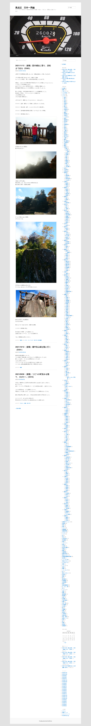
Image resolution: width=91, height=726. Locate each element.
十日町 (66, 192)
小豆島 (66, 434)
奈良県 (65, 428)
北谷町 (66, 318)
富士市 (66, 499)
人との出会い (65, 92)
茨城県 (65, 515)
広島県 (65, 398)
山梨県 (65, 201)
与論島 (66, 279)
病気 (63, 544)
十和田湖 (66, 142)
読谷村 (66, 320)
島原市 (66, 353)
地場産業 (64, 529)
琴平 (66, 437)
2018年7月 (64, 702)
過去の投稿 (18, 408)
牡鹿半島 (66, 124)
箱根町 (66, 505)
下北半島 (66, 169)
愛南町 (66, 452)
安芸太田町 (67, 404)
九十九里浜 (67, 514)
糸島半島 (67, 372)
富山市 (66, 220)
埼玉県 (65, 204)
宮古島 (66, 306)
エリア (63, 95)
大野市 (66, 229)
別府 (66, 381)
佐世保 (66, 359)
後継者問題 (64, 531)
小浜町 (66, 356)
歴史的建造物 (65, 585)
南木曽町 (67, 241)
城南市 (66, 311)
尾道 (66, 406)
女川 (65, 123)
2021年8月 (64, 677)
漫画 (63, 567)
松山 (66, 445)
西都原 (66, 339)
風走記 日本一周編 (25, 7)
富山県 (65, 210)
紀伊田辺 (67, 263)
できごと (21, 403)
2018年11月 (64, 696)
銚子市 (66, 512)
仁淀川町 (67, 464)
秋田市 (66, 177)
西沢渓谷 (67, 202)
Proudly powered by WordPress (45, 721)
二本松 (65, 110)
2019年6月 (64, 687)
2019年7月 (64, 686)
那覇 (66, 296)
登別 (68, 151)
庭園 (63, 622)
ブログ (17, 55)
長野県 (65, 240)
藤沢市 (66, 506)
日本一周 (35, 340)
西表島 (66, 303)
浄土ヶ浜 (66, 136)
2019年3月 (64, 692)
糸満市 (66, 314)
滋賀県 (65, 484)
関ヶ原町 (67, 235)
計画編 (63, 598)
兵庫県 (65, 415)
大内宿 (65, 107)
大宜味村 (67, 329)
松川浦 (65, 121)
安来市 (66, 397)
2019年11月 (64, 680)
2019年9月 (64, 683)
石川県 (65, 223)
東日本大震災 (65, 547)
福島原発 (66, 120)
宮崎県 (65, 335)
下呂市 (66, 232)
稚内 (66, 148)
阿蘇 (66, 345)
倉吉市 (66, 410)
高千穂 (66, 342)
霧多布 (66, 160)
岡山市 (66, 475)
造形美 (63, 523)
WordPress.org (65, 715)
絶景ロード (64, 618)
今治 (66, 443)
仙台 (65, 125)
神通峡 (66, 216)
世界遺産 (64, 580)
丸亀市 (66, 439)
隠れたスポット (65, 573)
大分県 (65, 380)
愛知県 (65, 491)
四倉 (65, 118)
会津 (65, 104)
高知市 (66, 466)
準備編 (63, 609)
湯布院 (66, 383)
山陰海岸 (66, 413)
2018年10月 (64, 698)
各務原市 (67, 238)
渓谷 (63, 619)
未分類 (63, 88)
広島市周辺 (67, 400)
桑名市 (66, 482)
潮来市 (66, 518)
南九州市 (67, 287)
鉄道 (63, 524)
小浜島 (66, 305)
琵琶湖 (66, 487)
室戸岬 (66, 469)
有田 (66, 363)
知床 (66, 159)
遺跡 (63, 592)
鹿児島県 (66, 275)
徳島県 (65, 249)
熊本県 (65, 344)
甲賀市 (66, 485)
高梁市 (66, 473)
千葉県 (65, 509)
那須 (65, 101)
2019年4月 (64, 690)
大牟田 (66, 368)
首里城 (66, 308)
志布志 (66, 276)
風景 (63, 89)
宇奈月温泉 (67, 214)
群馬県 (65, 196)
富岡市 (66, 199)
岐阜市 (66, 237)
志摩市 (66, 479)
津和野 (66, 392)
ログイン (64, 711)
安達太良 (66, 109)
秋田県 (65, 172)
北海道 (65, 147)
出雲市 (66, 394)
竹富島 (66, 299)
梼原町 (66, 461)
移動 (63, 610)
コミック (64, 565)
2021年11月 (64, 672)
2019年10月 (64, 681)
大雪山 (66, 165)
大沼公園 (67, 166)
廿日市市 (67, 403)
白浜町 (66, 270)
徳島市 (66, 251)
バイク (26, 340)
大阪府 (65, 272)
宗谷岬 (66, 154)
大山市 (66, 409)
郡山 (65, 106)
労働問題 (64, 552)
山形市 (66, 186)
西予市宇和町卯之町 (69, 451)
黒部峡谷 (67, 217)
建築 (63, 550)
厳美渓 (65, 132)
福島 (65, 112)
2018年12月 (64, 695)
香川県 (65, 431)
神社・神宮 (64, 616)
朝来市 (66, 418)
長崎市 (66, 357)
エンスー (64, 532)
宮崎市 (66, 333)
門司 (66, 375)
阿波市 (66, 253)
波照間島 (67, 302)
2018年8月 (64, 701)
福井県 (65, 226)
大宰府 (66, 369)
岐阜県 (65, 231)
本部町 (66, 323)
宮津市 (66, 425)
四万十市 (67, 458)
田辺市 (66, 269)
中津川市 (67, 234)
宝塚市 (66, 422)
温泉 (63, 526)
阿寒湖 (66, 162)
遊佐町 (66, 183)
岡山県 (65, 470)
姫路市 (66, 419)
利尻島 (66, 153)
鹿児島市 (67, 278)
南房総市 (67, 511)
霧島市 (66, 282)
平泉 (65, 133)
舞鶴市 (66, 427)
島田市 (66, 500)
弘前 (65, 168)
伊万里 (66, 362)
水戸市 (66, 520)
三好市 (66, 256)
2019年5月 (64, 689)
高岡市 (66, 222)
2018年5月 (64, 705)
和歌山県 (66, 259)
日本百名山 (64, 538)
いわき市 (66, 117)
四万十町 (67, 460)
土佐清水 (67, 454)
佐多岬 (66, 285)
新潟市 (66, 189)
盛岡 (65, 139)
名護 (66, 321)
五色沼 (65, 115)
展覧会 (63, 549)
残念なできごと (65, 561)
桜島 (66, 284)
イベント (64, 589)
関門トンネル (68, 386)
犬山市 (66, 496)
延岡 (66, 341)
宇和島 (66, 449)
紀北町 (66, 478)
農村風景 (64, 594)
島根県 (65, 390)
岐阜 (65, 97)
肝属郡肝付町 (68, 291)
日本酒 (63, 546)
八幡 (66, 374)
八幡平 (65, 138)
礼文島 (66, 150)
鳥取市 (66, 412)
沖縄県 (65, 294)
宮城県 (65, 330)
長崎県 (65, 350)
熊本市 (66, 347)
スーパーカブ (30, 340)
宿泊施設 (64, 540)
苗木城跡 (40, 340)
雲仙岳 (66, 354)
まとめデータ (65, 562)
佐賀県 (65, 360)
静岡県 (65, 497)
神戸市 (66, 421)
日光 (65, 100)
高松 (66, 436)
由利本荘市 (67, 178)
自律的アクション (66, 521)
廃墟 (63, 568)
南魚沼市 (67, 193)
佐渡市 (66, 190)
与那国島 (67, 300)
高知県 (65, 455)
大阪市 (66, 273)
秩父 (65, 98)
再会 (63, 583)
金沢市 (66, 225)
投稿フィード (65, 712)
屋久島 (66, 288)
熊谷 (66, 207)
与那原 (66, 309)
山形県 (65, 181)
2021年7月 (64, 678)
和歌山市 (67, 261)
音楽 (63, 541)
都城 (66, 336)
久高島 (66, 312)
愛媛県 (65, 442)
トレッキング (65, 570)
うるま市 (67, 317)
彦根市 (66, 488)
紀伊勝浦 (67, 267)
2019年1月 (64, 693)
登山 (63, 536)
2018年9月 (64, 699)
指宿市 (66, 290)
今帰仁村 (67, 324)
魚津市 (66, 219)
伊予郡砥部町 (68, 446)
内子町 (66, 448)
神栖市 (66, 517)
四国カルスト (68, 463)
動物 (63, 576)
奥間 (66, 326)
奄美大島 (67, 281)
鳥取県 (65, 407)
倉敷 (66, 472)
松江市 (66, 395)
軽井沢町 (67, 243)
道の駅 (63, 558)
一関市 (65, 130)
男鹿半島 (67, 175)
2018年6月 (64, 704)
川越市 (66, 208)
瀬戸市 (66, 494)
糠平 (66, 163)
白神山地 (66, 171)
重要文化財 (64, 553)
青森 (65, 144)
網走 (66, 157)
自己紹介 (64, 64)
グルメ (63, 528)
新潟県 (65, 187)
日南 (66, 332)
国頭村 (66, 327)
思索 (63, 564)
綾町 (66, 338)
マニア (63, 534)
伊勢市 (66, 481)
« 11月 (65, 642)
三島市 (66, 502)
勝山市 (66, 228)
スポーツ (64, 543)
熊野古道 (67, 264)
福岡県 (65, 366)
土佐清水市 (67, 457)
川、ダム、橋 (65, 586)
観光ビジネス (65, 555)
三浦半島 (67, 508)
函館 (65, 145)
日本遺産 (64, 604)
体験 (63, 601)
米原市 (66, 490)
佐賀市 (66, 365)
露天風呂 (64, 579)
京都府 (65, 424)
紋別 (66, 156)
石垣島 (66, 297)
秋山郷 (66, 211)
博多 (66, 371)
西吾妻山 (66, 113)
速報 (21, 340)
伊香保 (65, 103)
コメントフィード (66, 714)
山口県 (65, 384)
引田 (66, 433)
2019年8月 (64, 684)
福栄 (66, 389)
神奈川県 (66, 503)
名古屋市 (67, 493)
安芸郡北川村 (68, 467)
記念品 (63, 574)
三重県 (65, 476)
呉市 (66, 401)
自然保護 (64, 582)
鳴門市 (66, 258)
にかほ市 (67, 180)
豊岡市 (66, 416)
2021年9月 (64, 675)
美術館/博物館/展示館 (66, 556)
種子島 (66, 293)
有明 (66, 247)
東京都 (65, 244)
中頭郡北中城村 (68, 315)
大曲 (66, 174)
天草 (66, 348)
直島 (66, 440)
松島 (65, 127)
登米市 (65, 129)
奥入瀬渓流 (66, 141)
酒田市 (66, 184)
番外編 (63, 595)
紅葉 (63, 597)
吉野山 (66, 430)
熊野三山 (67, 266)
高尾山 (66, 246)
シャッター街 (65, 559)
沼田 (66, 198)
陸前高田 (66, 135)
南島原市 (67, 351)
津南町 (66, 195)
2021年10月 (64, 674)
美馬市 (66, 255)
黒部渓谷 (67, 213)
